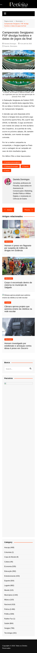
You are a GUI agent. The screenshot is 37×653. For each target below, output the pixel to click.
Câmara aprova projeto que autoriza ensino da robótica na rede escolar (18, 308)
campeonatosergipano (12, 162)
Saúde (6, 623)
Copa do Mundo (10, 557)
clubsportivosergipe (11, 166)
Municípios (13, 46)
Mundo (6, 590)
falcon (7, 170)
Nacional (7, 604)
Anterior (9, 210)
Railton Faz (8, 619)
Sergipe (7, 628)
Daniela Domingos (10, 43)
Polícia (6, 609)
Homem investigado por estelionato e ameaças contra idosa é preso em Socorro (17, 345)
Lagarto (7, 585)
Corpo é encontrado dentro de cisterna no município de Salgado (18, 285)
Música (7, 600)
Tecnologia (8, 633)
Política (7, 614)
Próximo (27, 210)
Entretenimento (9, 576)
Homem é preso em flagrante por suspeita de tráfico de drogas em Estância (17, 248)
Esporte (6, 46)
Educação (8, 571)
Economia (8, 566)
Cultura (7, 562)
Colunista (7, 552)
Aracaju (7, 547)
